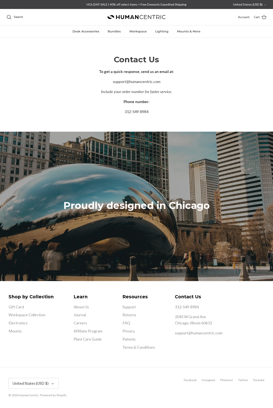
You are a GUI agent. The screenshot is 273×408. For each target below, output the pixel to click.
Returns (129, 314)
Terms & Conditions (138, 347)
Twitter (243, 380)
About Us (81, 307)
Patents (129, 339)
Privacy (128, 331)
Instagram (208, 380)
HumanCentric (29, 395)
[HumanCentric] (136, 17)
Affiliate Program (88, 331)
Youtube (258, 380)
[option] (136, 206)
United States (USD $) (248, 4)
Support (129, 307)
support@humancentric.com (198, 333)
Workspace (138, 31)
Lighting (161, 31)
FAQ (126, 323)
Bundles (114, 31)
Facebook (190, 380)
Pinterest (226, 380)
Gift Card (16, 307)
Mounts (15, 331)
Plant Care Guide (88, 339)
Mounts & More (188, 31)
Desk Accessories (86, 31)
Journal (80, 314)
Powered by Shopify (53, 395)
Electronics (18, 323)
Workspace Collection (27, 314)
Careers (80, 323)
